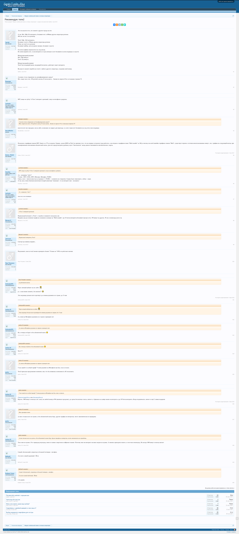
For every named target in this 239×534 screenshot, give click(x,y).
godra (7, 372)
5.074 (15, 178)
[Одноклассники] (117, 25)
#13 (233, 335)
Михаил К (8, 220)
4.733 (15, 111)
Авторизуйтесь (37, 397)
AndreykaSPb (9, 284)
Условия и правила (231, 532)
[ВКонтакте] (114, 25)
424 (15, 225)
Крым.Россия (13, 337)
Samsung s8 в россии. (13, 499)
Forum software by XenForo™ (16, 532)
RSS (234, 529)
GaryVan (7, 172)
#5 (233, 155)
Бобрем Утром (9, 473)
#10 (233, 261)
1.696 (15, 377)
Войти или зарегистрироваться (226, 1)
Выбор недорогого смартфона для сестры (19, 512)
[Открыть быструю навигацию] (233, 16)
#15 (233, 374)
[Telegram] (119, 25)
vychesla (7, 103)
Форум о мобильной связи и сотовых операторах (24, 21)
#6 (233, 183)
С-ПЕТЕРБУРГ (13, 181)
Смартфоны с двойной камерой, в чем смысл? (21, 508)
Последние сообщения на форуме (28, 9)
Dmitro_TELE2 (9, 155)
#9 (233, 244)
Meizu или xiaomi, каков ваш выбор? (18, 504)
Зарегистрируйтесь (24, 397)
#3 (233, 109)
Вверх (231, 529)
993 (15, 478)
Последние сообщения (10, 11)
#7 (233, 199)
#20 (233, 482)
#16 (233, 403)
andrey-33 (8, 309)
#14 (233, 353)
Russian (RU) (7, 529)
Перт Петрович (9, 263)
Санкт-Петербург (12, 228)
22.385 (14, 314)
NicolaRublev (9, 130)
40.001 (14, 289)
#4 (233, 130)
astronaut (8, 238)
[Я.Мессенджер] (125, 25)
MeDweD (7, 456)
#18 (233, 445)
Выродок (8, 81)
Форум (15, 9)
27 (15, 135)
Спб (15, 89)
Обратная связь (215, 529)
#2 (233, 87)
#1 (233, 71)
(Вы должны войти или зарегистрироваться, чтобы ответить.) (219, 488)
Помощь (222, 529)
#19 (233, 462)
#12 (233, 319)
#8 (233, 220)
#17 (233, 419)
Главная (9, 9)
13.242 (14, 86)
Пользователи (42, 9)
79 (15, 243)
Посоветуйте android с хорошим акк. (17, 495)
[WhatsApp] (122, 25)
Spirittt (50, 21)
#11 (233, 299)
